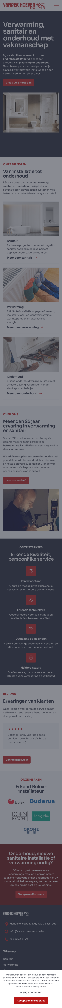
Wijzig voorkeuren (31, 992)
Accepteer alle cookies (31, 1000)
